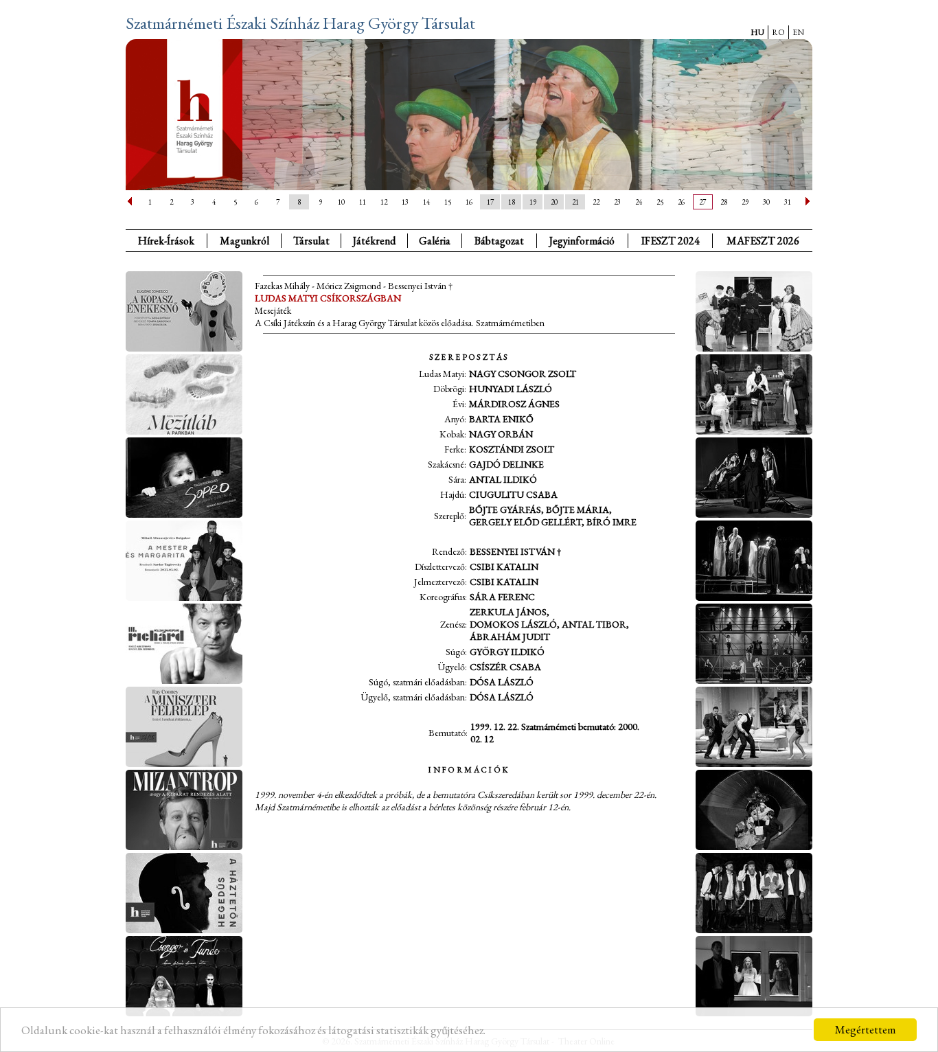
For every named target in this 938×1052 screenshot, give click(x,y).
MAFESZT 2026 (763, 240)
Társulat (311, 240)
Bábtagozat (499, 240)
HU (757, 32)
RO (778, 32)
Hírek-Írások (166, 240)
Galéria (434, 240)
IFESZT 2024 (670, 240)
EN (798, 32)
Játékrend (374, 240)
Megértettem (865, 1029)
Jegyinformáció (582, 240)
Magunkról (244, 240)
